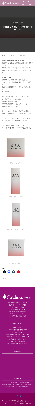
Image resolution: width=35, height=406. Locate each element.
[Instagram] (31, 1)
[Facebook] (28, 1)
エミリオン (16, 403)
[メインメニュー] (23, 4)
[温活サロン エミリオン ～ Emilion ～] (11, 3)
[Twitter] (30, 4)
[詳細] (23, 1)
